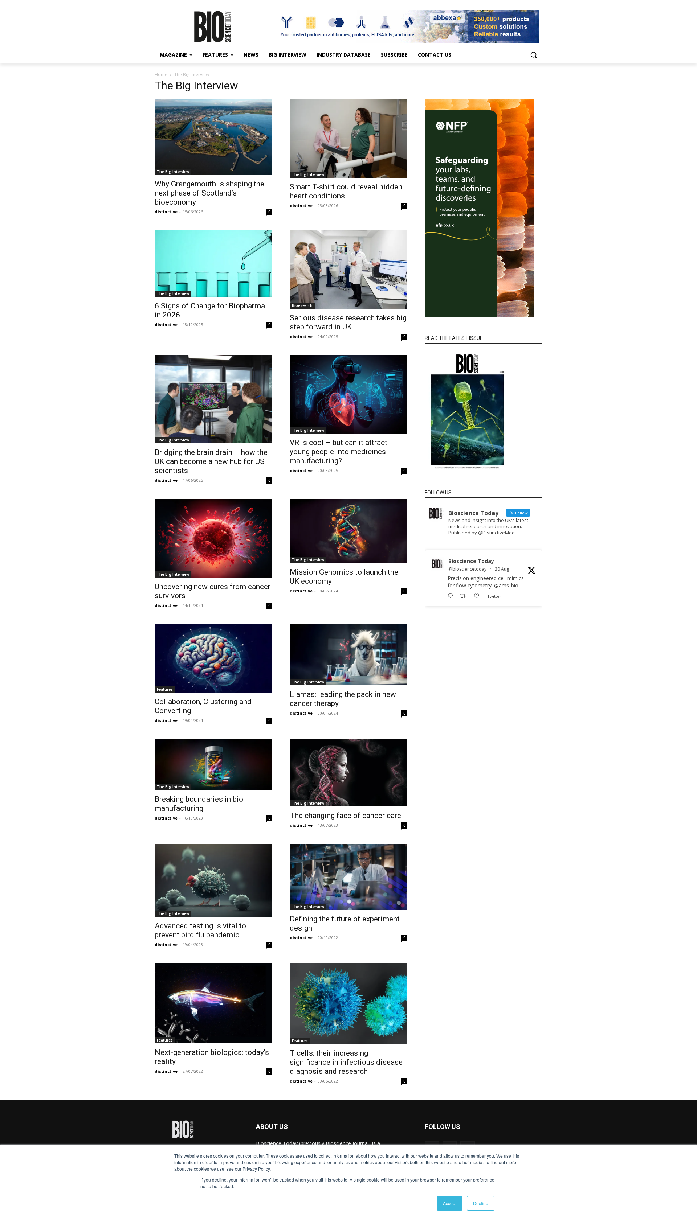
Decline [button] (480, 1203)
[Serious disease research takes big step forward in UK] (348, 269)
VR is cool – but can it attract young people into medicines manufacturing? (338, 451)
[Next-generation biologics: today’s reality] (213, 1003)
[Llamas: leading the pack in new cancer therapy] (348, 654)
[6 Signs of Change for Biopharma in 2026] (213, 263)
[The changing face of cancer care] (348, 772)
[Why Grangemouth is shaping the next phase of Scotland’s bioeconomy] (213, 137)
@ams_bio (506, 585)
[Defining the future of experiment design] (348, 877)
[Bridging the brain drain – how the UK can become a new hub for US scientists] (213, 399)
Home (161, 74)
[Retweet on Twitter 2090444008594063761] (465, 596)
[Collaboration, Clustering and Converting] (213, 658)
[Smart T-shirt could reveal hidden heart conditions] (348, 138)
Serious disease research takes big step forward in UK (348, 322)
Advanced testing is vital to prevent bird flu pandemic (200, 930)
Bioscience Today (471, 561)
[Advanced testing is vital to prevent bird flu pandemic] (213, 880)
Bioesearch (302, 305)
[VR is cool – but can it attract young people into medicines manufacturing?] (348, 394)
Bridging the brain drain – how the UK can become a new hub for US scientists (211, 461)
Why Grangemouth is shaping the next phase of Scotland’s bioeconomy (209, 193)
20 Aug (502, 569)
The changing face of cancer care (345, 815)
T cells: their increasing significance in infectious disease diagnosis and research (346, 1062)
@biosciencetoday (467, 569)
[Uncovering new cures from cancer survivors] (213, 538)
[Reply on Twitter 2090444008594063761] (452, 596)
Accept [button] (449, 1203)
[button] (533, 54)
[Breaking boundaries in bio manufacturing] (213, 764)
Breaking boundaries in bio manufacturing (199, 804)
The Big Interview (173, 171)
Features (165, 689)
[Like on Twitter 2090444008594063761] (478, 596)
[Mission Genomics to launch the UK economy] (348, 531)
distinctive (166, 211)
